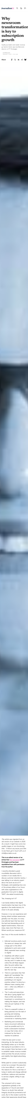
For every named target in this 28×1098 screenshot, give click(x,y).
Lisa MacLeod (6, 52)
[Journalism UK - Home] (7, 8)
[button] (17, 8)
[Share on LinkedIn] (18, 60)
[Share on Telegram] (22, 60)
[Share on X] (15, 60)
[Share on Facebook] (12, 60)
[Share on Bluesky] (25, 59)
